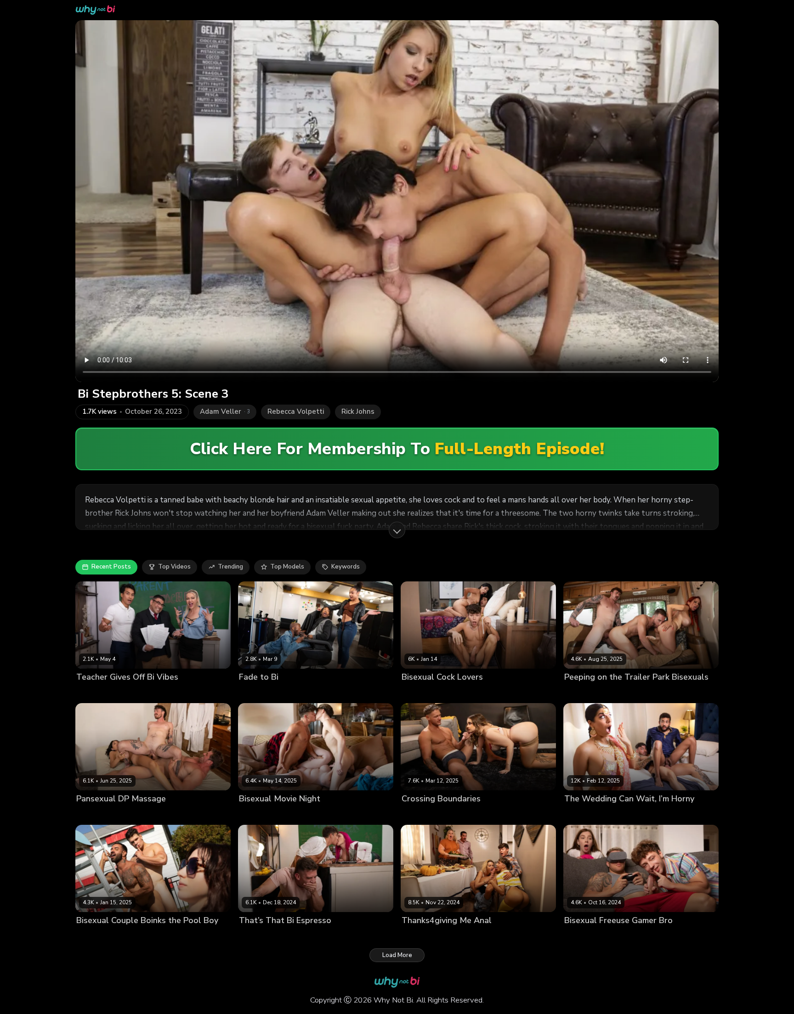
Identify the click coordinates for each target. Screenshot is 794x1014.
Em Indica (287, 814)
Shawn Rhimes (336, 692)
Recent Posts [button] (111, 567)
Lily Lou (284, 936)
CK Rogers (579, 814)
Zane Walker (501, 692)
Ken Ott (173, 692)
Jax (437, 814)
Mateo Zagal (174, 936)
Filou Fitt (625, 936)
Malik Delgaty (96, 936)
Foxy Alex (485, 936)
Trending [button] (230, 567)
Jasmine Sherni (457, 692)
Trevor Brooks (466, 814)
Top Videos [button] (174, 567)
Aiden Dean (93, 814)
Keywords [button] (345, 567)
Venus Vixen (659, 936)
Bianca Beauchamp (632, 692)
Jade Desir (254, 692)
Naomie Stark (292, 692)
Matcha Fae (136, 936)
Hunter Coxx (322, 814)
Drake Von (417, 692)
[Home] (95, 10)
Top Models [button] (287, 567)
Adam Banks (582, 692)
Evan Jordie (680, 692)
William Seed (663, 814)
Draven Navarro (135, 692)
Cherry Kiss (92, 692)
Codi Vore (416, 814)
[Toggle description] (397, 530)
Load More (397, 955)
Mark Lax (127, 814)
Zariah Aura (160, 814)
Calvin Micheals (587, 936)
